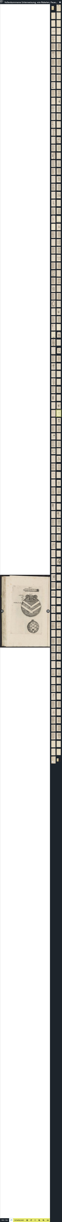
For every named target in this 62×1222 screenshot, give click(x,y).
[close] (60, 2)
